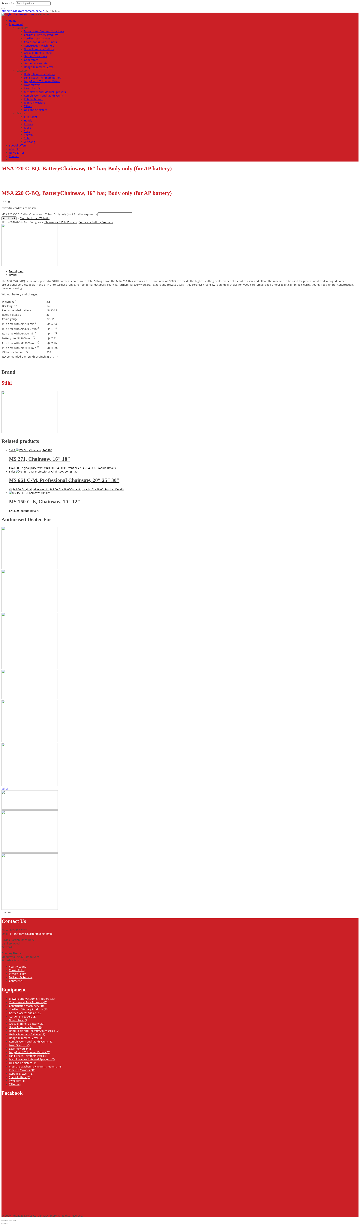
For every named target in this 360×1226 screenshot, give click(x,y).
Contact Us (15, 981)
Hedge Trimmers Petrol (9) (25, 1038)
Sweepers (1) (17, 1081)
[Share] (10, 1220)
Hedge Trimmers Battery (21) (27, 1034)
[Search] (3, 8)
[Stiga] (30, 808)
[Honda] (30, 611)
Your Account (17, 966)
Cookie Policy (17, 970)
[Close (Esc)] (14, 1220)
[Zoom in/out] (3, 1220)
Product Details (106, 468)
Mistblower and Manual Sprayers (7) (32, 1059)
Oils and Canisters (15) (23, 1063)
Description (16, 271)
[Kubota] (30, 741)
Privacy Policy (17, 973)
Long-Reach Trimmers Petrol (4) (28, 1056)
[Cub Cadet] (30, 568)
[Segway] (30, 785)
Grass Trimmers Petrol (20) (25, 1027)
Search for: (8, 3)
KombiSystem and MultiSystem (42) (31, 1041)
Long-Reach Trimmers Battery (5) (29, 1052)
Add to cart (9, 218)
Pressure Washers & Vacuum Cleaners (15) (35, 1066)
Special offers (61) (20, 1077)
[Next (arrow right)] (6, 1223)
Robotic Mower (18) (21, 1073)
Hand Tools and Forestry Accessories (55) (34, 1031)
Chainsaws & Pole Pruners (60, 222)
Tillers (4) (14, 1084)
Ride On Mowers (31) (22, 1070)
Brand (13, 275)
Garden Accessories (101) (24, 1013)
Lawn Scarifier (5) (19, 1045)
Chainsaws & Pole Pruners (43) (28, 1002)
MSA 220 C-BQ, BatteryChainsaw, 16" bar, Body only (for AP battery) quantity (49, 214)
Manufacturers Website (35, 218)
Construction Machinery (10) (26, 1006)
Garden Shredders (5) (22, 1016)
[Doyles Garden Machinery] (20, 14)
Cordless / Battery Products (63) (28, 1009)
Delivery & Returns (20, 977)
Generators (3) (18, 1020)
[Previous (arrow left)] (3, 1223)
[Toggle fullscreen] (6, 1220)
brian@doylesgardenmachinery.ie (23, 11)
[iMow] (30, 668)
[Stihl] (30, 265)
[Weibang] (30, 908)
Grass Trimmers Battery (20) (26, 1023)
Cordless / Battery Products (96, 222)
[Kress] (30, 698)
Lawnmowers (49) (20, 1048)
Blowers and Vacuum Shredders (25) (32, 998)
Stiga (5, 788)
